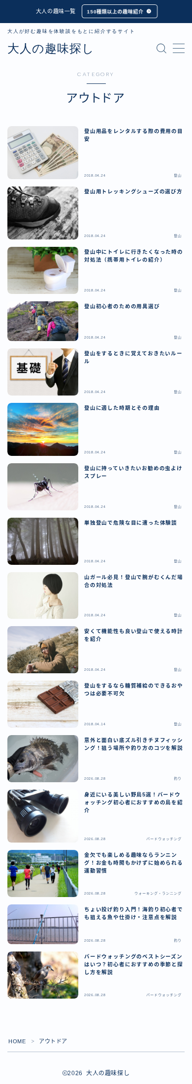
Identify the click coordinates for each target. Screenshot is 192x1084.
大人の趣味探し (51, 48)
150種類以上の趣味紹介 (115, 11)
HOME (17, 1041)
